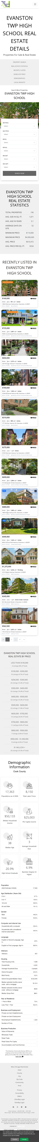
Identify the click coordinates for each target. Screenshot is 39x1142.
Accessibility (19, 1093)
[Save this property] (35, 282)
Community (19, 1082)
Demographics (19, 78)
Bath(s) (5, 147)
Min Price (5, 122)
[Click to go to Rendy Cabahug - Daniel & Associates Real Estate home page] (5, 4)
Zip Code (19, 1079)
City (19, 1076)
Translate (33, 1130)
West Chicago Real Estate (19, 1067)
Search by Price (19, 74)
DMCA (19, 1096)
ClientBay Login (19, 1099)
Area (19, 1086)
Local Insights (19, 82)
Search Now (19, 173)
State (19, 1070)
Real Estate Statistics (19, 66)
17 (19, 639)
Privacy (19, 1090)
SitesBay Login (19, 1102)
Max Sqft (5, 164)
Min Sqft (5, 155)
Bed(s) (5, 139)
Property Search (19, 62)
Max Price (6, 131)
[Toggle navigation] (35, 4)
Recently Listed (19, 70)
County (19, 1073)
